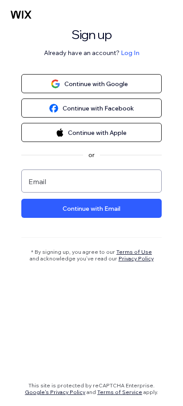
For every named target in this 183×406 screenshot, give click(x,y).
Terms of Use (134, 251)
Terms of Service (119, 392)
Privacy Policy (136, 258)
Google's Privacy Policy (55, 392)
